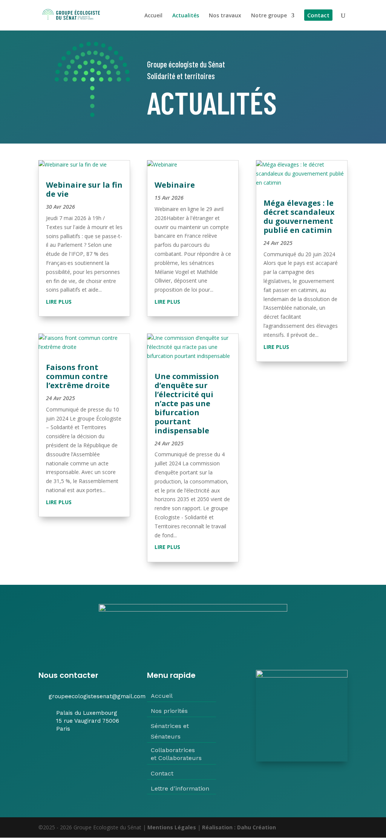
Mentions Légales (171, 827)
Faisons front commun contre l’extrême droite (78, 376)
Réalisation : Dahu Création (239, 827)
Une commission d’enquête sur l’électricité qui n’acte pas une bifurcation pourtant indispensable (187, 403)
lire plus (59, 301)
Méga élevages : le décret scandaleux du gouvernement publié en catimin (299, 216)
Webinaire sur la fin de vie (84, 189)
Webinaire (175, 185)
